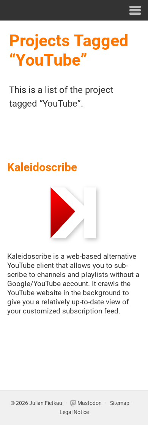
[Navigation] (135, 10)
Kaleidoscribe (42, 167)
